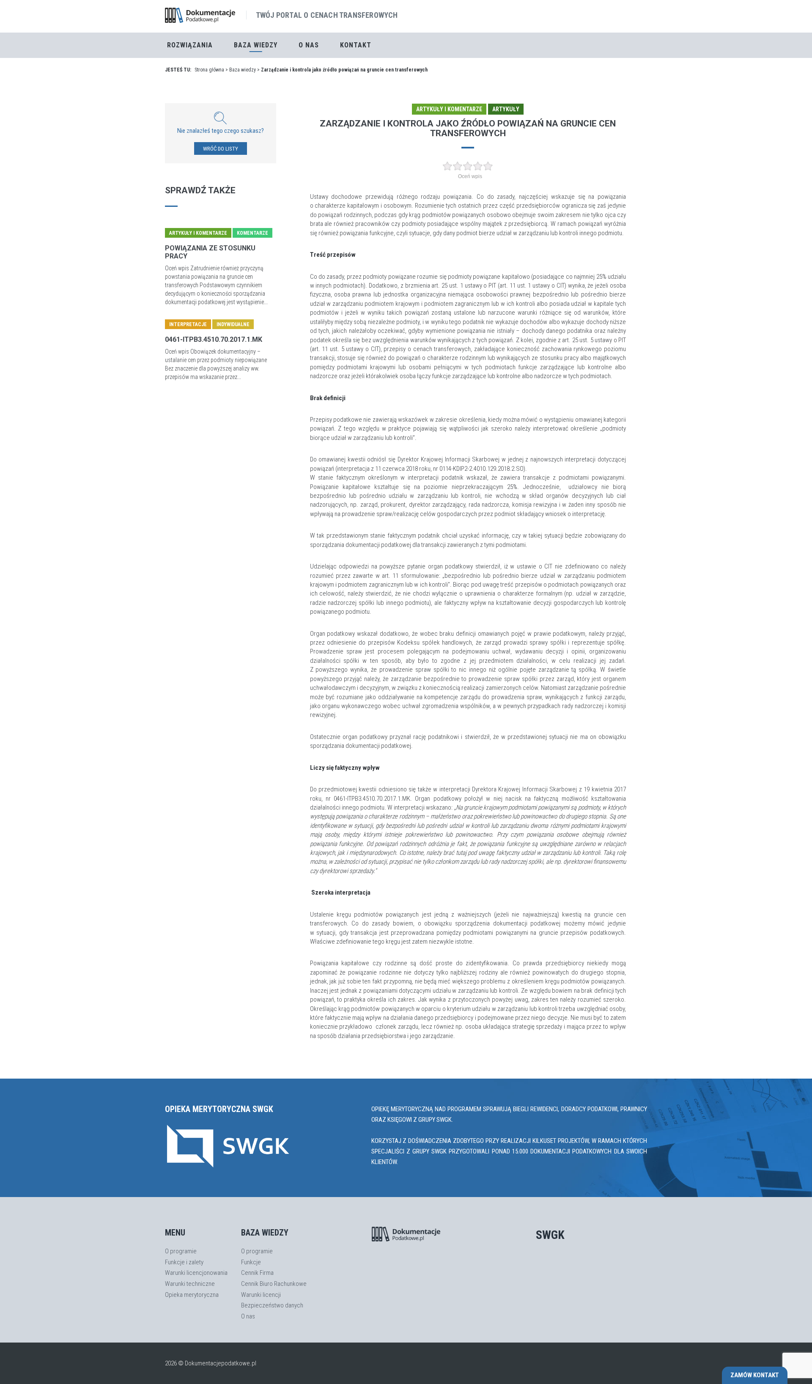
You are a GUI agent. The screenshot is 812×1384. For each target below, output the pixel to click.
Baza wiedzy (242, 70)
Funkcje (251, 1262)
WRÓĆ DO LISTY (220, 149)
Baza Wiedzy (255, 45)
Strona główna (209, 70)
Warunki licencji (261, 1295)
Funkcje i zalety (184, 1262)
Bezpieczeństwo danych (272, 1305)
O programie (181, 1251)
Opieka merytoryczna (192, 1295)
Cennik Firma (257, 1273)
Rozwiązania (190, 45)
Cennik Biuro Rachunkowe (274, 1284)
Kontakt (355, 45)
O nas (309, 45)
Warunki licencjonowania (196, 1273)
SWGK (550, 1235)
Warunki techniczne (190, 1284)
